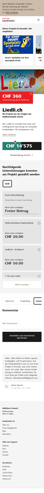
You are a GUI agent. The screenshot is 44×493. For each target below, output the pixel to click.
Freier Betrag (16, 211)
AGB (4, 470)
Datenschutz (7, 476)
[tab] (7, 183)
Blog (4, 431)
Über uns (5, 425)
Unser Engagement (9, 428)
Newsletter (6, 434)
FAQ (4, 449)
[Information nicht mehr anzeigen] (39, 8)
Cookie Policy (7, 473)
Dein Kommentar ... (11, 323)
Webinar (5, 446)
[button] (38, 20)
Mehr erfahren (12, 12)
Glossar (5, 452)
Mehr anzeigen (22, 284)
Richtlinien (6, 466)
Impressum (6, 479)
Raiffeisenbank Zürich (12, 117)
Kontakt (5, 455)
